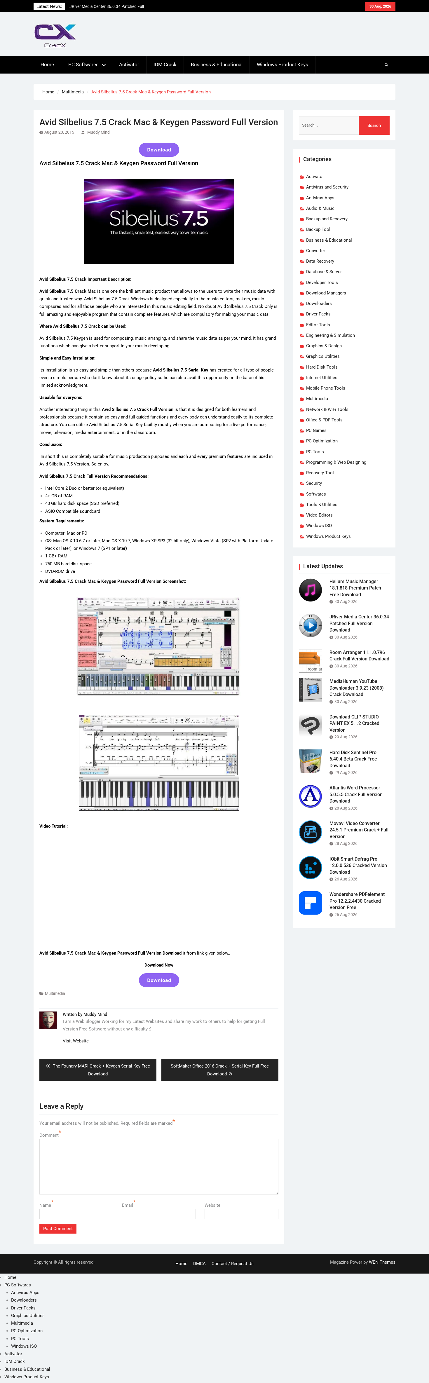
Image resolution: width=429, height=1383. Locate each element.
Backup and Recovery (327, 219)
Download (159, 150)
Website (212, 1205)
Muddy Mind (98, 132)
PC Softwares (83, 64)
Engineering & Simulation (330, 335)
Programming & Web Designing (336, 462)
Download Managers (326, 293)
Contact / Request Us (233, 1263)
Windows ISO (319, 525)
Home (47, 64)
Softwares (316, 494)
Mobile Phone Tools (325, 388)
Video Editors (319, 515)
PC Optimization (322, 441)
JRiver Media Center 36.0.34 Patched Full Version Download (359, 623)
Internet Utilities (321, 377)
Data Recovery (320, 261)
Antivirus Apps (320, 197)
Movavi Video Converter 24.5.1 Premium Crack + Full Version (358, 830)
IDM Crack (165, 64)
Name (45, 1205)
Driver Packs (318, 314)
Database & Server (324, 271)
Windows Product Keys (282, 64)
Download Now (158, 965)
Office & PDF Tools (324, 420)
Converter (315, 250)
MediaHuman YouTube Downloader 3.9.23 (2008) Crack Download (356, 688)
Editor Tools (318, 324)
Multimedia (55, 993)
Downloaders (319, 303)
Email (127, 1205)
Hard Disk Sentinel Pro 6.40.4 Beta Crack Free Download (353, 759)
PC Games (316, 430)
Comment (49, 1135)
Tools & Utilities (321, 504)
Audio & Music (320, 208)
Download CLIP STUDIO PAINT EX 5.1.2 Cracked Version (354, 723)
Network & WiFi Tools (327, 409)
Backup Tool (318, 229)
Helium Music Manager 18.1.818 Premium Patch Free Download (355, 588)
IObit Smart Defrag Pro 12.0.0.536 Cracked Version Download (358, 865)
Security (314, 483)
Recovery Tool (320, 472)
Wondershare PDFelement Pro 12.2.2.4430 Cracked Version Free (357, 901)
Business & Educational (217, 64)
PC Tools (315, 451)
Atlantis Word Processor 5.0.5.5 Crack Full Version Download (356, 794)
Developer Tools (322, 282)
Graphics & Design (324, 345)
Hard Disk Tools (322, 367)
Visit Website (76, 1041)
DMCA (199, 1263)
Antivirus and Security (327, 187)
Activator (129, 64)
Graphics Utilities (323, 356)
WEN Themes (382, 1262)
